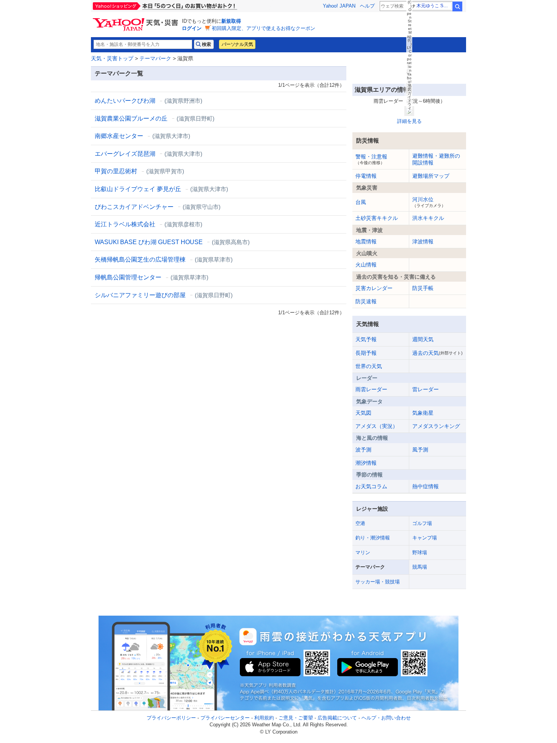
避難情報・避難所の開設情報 (436, 159)
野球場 (419, 552)
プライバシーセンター (225, 718)
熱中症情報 (425, 486)
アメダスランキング (436, 426)
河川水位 (429, 202)
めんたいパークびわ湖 (148, 100)
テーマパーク (155, 58)
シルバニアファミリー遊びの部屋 (164, 295)
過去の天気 (437, 353)
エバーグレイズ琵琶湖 (148, 153)
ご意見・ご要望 (295, 718)
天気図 (363, 413)
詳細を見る (409, 121)
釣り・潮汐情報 (372, 538)
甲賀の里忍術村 (139, 171)
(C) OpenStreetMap (409, 19)
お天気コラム (371, 486)
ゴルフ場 (422, 523)
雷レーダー (425, 389)
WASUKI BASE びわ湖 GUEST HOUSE (172, 242)
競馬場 (419, 567)
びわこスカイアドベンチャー (158, 207)
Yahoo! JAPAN (339, 6)
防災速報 (366, 301)
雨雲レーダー (371, 389)
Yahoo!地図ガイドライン (409, 93)
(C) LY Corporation (409, 55)
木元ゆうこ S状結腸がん (434, 5)
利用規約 (264, 718)
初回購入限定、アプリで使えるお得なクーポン (263, 28)
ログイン (192, 28)
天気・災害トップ (112, 58)
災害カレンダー (374, 288)
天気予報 (366, 339)
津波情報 (422, 241)
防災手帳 (422, 288)
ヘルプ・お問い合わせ (386, 718)
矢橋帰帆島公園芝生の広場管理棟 (164, 259)
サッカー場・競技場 (377, 582)
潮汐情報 (366, 463)
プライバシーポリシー (171, 718)
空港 (360, 523)
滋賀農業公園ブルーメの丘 (154, 118)
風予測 (420, 450)
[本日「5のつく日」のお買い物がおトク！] (182, 6)
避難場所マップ (430, 176)
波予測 (363, 450)
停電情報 (366, 176)
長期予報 (366, 353)
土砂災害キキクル (376, 218)
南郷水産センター (142, 136)
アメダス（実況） (376, 426)
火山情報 (366, 265)
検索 (457, 6)
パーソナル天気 (237, 44)
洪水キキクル (428, 218)
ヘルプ (367, 6)
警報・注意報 (371, 159)
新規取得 (231, 21)
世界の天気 (368, 366)
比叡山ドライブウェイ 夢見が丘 (161, 189)
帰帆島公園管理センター (151, 277)
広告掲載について (337, 718)
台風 (360, 202)
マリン (362, 552)
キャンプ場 (424, 538)
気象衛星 (422, 413)
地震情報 (366, 241)
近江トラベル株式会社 (148, 224)
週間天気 (422, 339)
